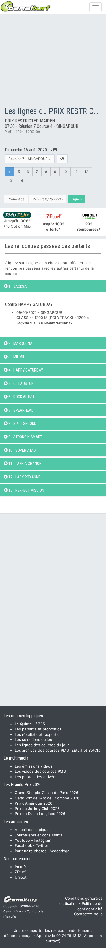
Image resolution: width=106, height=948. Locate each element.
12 (86, 172)
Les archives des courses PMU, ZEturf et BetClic (58, 750)
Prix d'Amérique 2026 (33, 803)
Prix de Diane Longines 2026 (40, 813)
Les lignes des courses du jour (42, 745)
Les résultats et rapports (37, 734)
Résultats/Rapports (48, 199)
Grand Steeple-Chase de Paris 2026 (46, 792)
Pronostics (16, 199)
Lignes (76, 199)
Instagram (42, 840)
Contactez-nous (88, 914)
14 (21, 180)
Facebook (23, 845)
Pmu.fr (20, 866)
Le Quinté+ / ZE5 (30, 724)
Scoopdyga (59, 851)
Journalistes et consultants (39, 835)
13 (10, 180)
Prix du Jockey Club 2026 (37, 808)
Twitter (42, 845)
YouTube (22, 840)
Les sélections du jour (34, 739)
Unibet (21, 877)
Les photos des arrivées (36, 776)
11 (75, 172)
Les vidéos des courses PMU (40, 771)
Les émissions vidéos (33, 766)
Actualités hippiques (33, 829)
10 (65, 172)
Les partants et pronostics (38, 729)
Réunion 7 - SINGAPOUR (28, 159)
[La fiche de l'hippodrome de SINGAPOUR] (62, 158)
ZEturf (20, 872)
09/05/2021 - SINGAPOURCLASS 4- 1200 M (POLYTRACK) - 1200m (52, 317)
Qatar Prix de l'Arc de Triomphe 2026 (47, 798)
